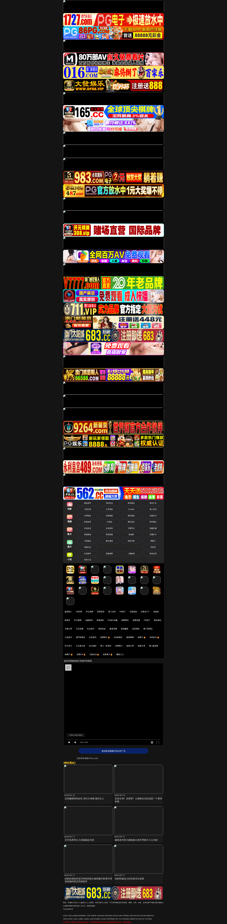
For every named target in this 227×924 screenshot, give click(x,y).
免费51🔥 (142, 637)
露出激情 (109, 541)
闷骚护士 (153, 534)
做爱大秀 (130, 645)
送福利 (156, 611)
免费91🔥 (69, 654)
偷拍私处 (102, 628)
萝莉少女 (153, 503)
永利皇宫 (92, 637)
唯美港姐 (131, 515)
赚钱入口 (120, 654)
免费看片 (119, 645)
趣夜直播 (113, 628)
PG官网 (79, 611)
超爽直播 (136, 620)
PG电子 (123, 611)
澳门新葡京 (148, 628)
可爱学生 (131, 528)
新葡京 (67, 620)
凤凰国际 (100, 620)
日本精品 (109, 509)
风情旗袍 (87, 534)
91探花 (109, 522)
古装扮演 (87, 528)
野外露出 (153, 522)
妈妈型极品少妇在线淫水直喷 (129, 878)
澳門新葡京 (80, 637)
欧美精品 (131, 503)
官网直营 (101, 611)
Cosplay (131, 509)
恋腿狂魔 (153, 528)
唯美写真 (131, 541)
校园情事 (109, 553)
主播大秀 (68, 628)
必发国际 (136, 628)
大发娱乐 (68, 637)
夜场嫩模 (124, 628)
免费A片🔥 (81, 654)
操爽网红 (125, 620)
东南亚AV (153, 515)
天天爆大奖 (80, 645)
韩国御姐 (109, 515)
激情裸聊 (130, 637)
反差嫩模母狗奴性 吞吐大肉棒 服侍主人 (84, 798)
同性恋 (153, 547)
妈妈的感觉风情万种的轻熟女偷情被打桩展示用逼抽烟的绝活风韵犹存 (88, 880)
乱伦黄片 (91, 628)
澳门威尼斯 (153, 645)
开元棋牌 (89, 611)
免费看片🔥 (105, 637)
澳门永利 (112, 611)
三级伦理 (87, 509)
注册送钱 (133, 611)
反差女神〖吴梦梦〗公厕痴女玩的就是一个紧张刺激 (138, 800)
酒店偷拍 (157, 620)
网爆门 (153, 541)
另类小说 (87, 559)
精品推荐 (87, 503)
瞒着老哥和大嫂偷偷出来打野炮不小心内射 (136, 839)
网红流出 (131, 522)
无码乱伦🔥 (154, 637)
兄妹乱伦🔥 (94, 654)
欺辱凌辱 (87, 522)
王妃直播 (79, 628)
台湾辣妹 (87, 515)
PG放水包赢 (113, 620)
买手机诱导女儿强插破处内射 (79, 839)
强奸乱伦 (109, 503)
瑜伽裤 (131, 534)
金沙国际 (92, 645)
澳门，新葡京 (105, 645)
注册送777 (145, 611)
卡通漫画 (87, 541)
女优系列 (109, 528)
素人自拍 (153, 509)
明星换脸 (109, 534)
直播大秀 (141, 645)
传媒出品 (87, 547)
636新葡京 (118, 637)
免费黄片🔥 (108, 654)
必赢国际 (89, 620)
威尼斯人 (68, 611)
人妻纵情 (131, 553)
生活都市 (87, 553)
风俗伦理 (153, 553)
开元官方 (68, 645)
